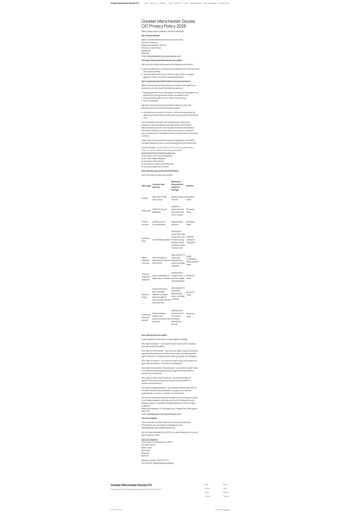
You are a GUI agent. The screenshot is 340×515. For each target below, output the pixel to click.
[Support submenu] (166, 3)
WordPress (226, 509)
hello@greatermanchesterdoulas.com (158, 153)
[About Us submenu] (157, 3)
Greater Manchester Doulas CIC (125, 3)
